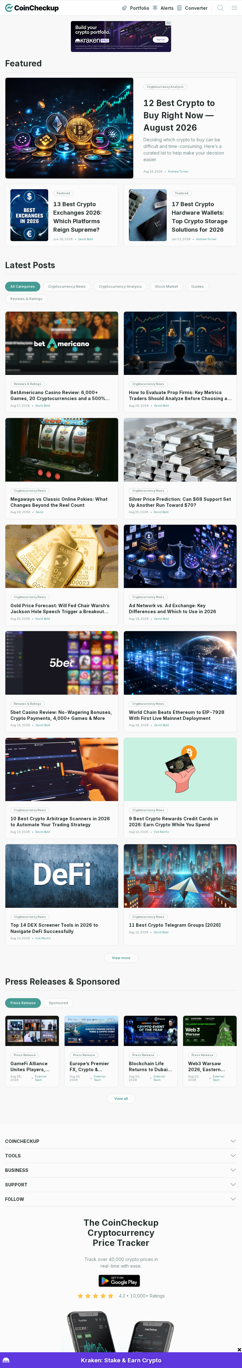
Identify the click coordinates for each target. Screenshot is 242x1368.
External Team (41, 1078)
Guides (197, 286)
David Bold (85, 239)
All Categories (22, 286)
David (39, 512)
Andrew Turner (178, 171)
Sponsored (58, 1003)
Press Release (23, 1003)
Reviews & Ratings (26, 299)
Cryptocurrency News (67, 286)
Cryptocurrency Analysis (120, 286)
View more (121, 958)
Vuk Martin (161, 832)
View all (121, 1098)
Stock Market (166, 286)
